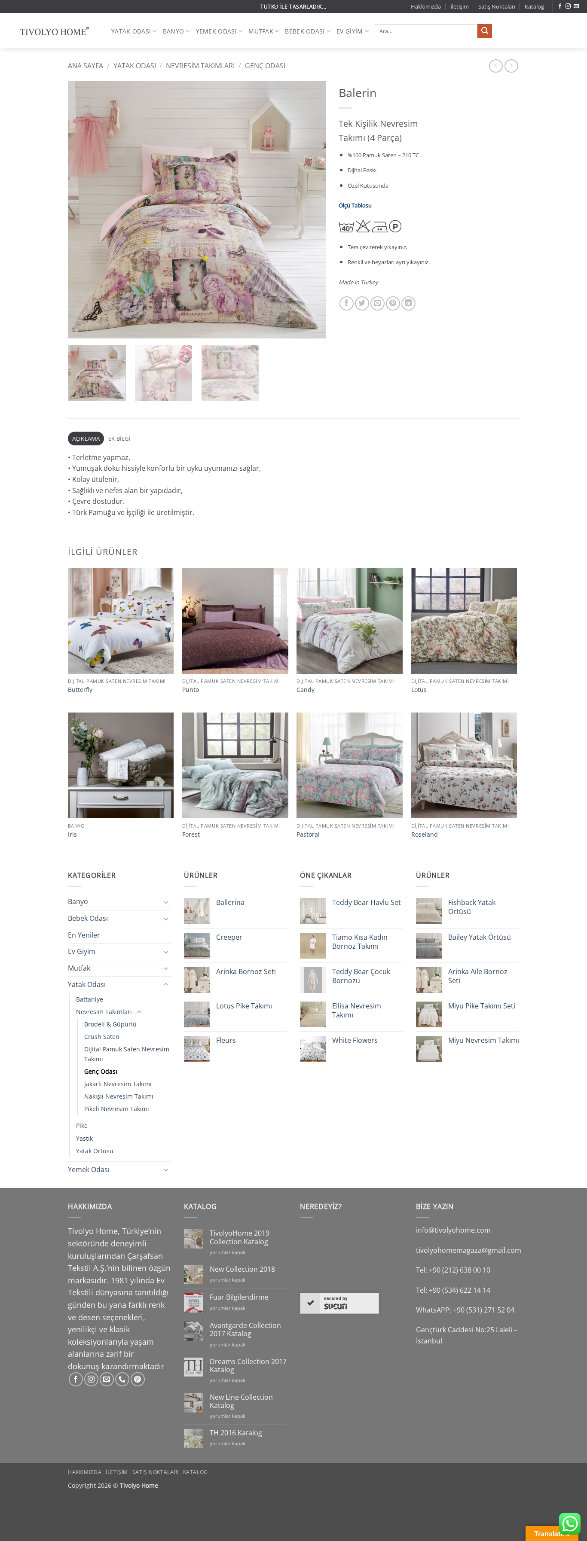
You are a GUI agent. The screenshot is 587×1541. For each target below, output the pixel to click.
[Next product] (495, 66)
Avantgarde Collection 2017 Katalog (245, 1330)
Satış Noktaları (496, 6)
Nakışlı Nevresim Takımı (118, 1096)
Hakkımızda (426, 6)
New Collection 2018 (242, 1269)
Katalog (534, 6)
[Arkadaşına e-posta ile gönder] (377, 303)
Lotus (419, 690)
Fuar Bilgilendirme (239, 1297)
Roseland (424, 834)
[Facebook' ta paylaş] (346, 303)
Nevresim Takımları (200, 65)
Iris (72, 834)
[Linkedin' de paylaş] (408, 303)
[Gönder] (484, 31)
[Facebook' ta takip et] (560, 6)
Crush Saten (101, 1036)
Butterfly (80, 690)
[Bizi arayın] (122, 1379)
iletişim (460, 6)
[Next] (310, 209)
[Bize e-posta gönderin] (576, 6)
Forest (191, 834)
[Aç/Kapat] (166, 902)
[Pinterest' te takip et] (138, 1379)
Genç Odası (265, 65)
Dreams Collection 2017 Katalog (248, 1366)
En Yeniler (84, 935)
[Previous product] (511, 66)
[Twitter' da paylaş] (362, 303)
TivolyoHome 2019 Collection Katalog (239, 1237)
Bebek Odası (304, 31)
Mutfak (260, 31)
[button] (79, 328)
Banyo (173, 31)
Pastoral (308, 834)
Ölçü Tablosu (355, 205)
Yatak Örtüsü (94, 1151)
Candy (306, 690)
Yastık (84, 1138)
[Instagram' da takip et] (568, 6)
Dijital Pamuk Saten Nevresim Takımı (126, 1054)
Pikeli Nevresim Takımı (116, 1109)
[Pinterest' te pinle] (393, 303)
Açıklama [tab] (86, 438)
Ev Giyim (349, 31)
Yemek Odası (216, 31)
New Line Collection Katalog (241, 1401)
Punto (190, 690)
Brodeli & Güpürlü (110, 1024)
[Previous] (84, 209)
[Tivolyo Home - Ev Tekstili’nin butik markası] (52, 31)
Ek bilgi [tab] (119, 438)
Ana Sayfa (85, 65)
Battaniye (89, 999)
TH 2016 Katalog (236, 1433)
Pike (82, 1125)
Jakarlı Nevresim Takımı (118, 1084)
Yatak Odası (131, 31)
